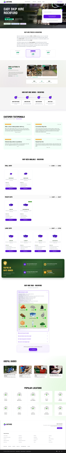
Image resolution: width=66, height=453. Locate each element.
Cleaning (50, 435)
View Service (10, 188)
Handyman (35, 437)
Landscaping (36, 438)
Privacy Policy (18, 451)
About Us (18, 446)
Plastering (20, 438)
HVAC (49, 437)
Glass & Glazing (51, 438)
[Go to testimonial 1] (9, 78)
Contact (28, 446)
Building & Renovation (22, 440)
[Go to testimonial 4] (15, 78)
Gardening (20, 437)
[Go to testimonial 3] (13, 78)
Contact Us (34, 349)
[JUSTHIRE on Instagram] (59, 451)
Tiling (34, 442)
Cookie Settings (28, 451)
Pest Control (50, 442)
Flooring (35, 440)
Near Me (39, 1)
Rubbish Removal (6, 440)
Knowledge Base (23, 446)
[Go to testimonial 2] (11, 78)
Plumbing (20, 435)
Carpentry (20, 442)
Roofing (35, 435)
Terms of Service (23, 451)
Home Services (27, 1)
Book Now (5, 446)
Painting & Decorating (7, 437)
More (43, 1)
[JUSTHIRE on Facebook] (56, 451)
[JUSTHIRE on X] (61, 451)
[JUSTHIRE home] (8, 2)
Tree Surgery (5, 435)
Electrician (5, 442)
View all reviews (19, 118)
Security (50, 440)
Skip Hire (34, 1)
